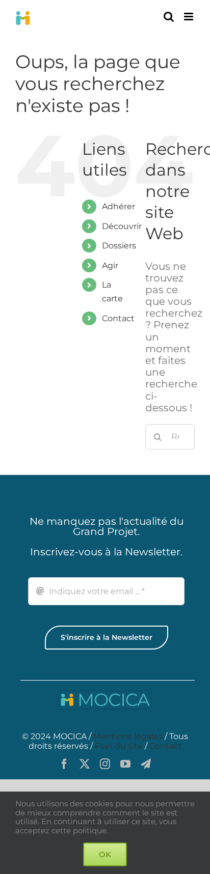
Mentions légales (128, 736)
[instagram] (105, 764)
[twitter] (85, 764)
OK (105, 854)
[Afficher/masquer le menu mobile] (189, 16)
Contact (118, 318)
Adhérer (118, 206)
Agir (110, 265)
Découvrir (122, 226)
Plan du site (119, 746)
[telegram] (146, 764)
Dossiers (119, 245)
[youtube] (125, 764)
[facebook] (64, 764)
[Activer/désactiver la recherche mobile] (169, 16)
